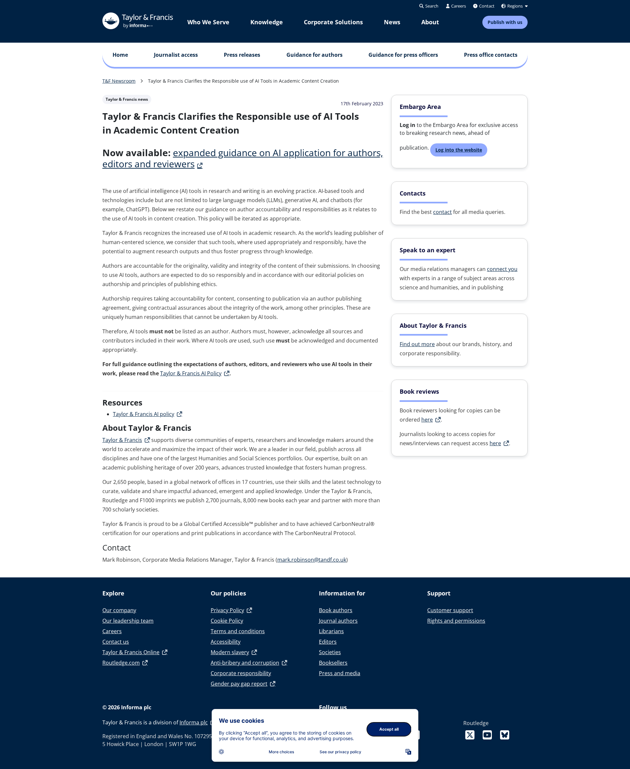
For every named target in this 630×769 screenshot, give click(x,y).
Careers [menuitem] (458, 6)
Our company (119, 610)
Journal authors (338, 620)
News (392, 22)
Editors (328, 641)
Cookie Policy (227, 620)
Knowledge (266, 22)
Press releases (242, 54)
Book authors (335, 610)
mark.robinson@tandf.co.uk (311, 559)
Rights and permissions (456, 620)
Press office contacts (490, 54)
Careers (112, 631)
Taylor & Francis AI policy (143, 414)
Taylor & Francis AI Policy (190, 373)
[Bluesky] (504, 735)
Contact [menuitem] (486, 6)
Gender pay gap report (239, 683)
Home (120, 54)
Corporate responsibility (241, 673)
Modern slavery (230, 652)
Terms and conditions (238, 631)
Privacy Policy (227, 610)
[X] (471, 735)
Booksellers (333, 662)
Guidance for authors (314, 54)
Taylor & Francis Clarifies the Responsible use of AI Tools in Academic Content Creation (243, 81)
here (427, 419)
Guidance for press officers (403, 54)
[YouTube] (488, 735)
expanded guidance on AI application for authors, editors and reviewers (242, 158)
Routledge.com (121, 662)
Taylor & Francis (122, 440)
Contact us (115, 641)
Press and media (339, 673)
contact (442, 212)
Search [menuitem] (431, 6)
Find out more (417, 344)
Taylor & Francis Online (130, 652)
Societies (330, 652)
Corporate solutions (333, 22)
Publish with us (505, 22)
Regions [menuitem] (515, 6)
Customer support (450, 610)
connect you (502, 269)
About (430, 22)
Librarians (331, 631)
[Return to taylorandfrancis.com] (137, 20)
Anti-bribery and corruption (245, 662)
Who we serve (208, 22)
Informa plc (193, 722)
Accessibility (226, 641)
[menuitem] (208, 22)
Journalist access (176, 54)
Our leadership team (128, 620)
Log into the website (458, 150)
